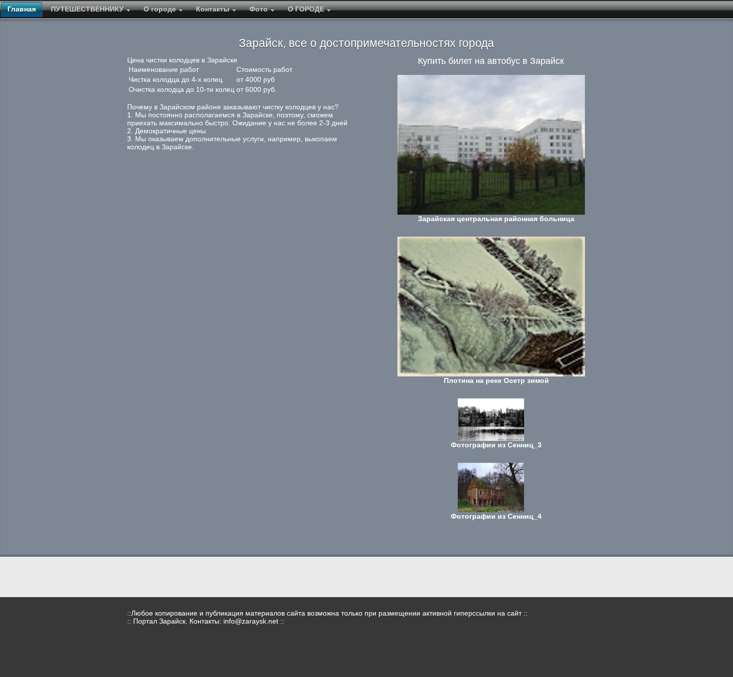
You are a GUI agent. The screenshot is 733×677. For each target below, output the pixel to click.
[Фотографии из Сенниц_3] (491, 419)
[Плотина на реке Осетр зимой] (491, 306)
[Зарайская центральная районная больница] (491, 145)
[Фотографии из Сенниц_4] (491, 487)
